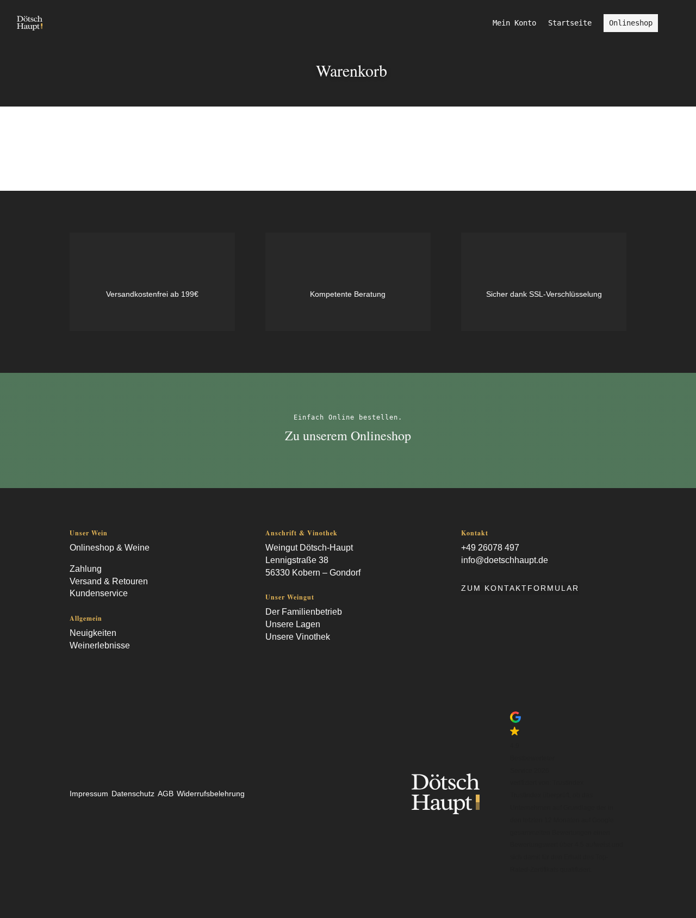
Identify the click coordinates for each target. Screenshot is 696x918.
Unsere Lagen (292, 624)
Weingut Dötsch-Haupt (309, 547)
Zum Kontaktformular (520, 588)
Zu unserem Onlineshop (348, 435)
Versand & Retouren (109, 581)
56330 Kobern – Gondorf (313, 572)
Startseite (570, 23)
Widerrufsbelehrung (211, 793)
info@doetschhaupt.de (504, 560)
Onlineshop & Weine (110, 547)
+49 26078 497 (490, 547)
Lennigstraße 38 (296, 560)
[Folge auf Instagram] (94, 668)
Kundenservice (99, 593)
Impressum (89, 793)
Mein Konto (514, 23)
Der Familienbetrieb (303, 611)
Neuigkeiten (93, 633)
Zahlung (86, 568)
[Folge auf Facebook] (73, 668)
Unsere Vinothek (297, 636)
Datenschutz (132, 793)
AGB (165, 793)
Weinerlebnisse (100, 645)
